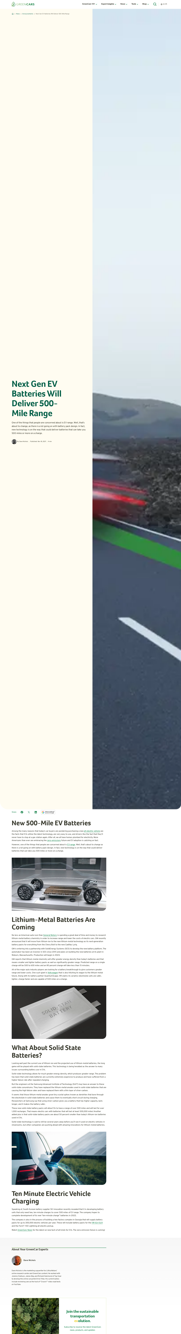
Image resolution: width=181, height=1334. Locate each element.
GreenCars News (25, 1230)
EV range (71, 844)
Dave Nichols (23, 442)
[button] (89, 4)
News (18, 14)
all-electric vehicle (92, 831)
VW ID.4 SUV (97, 1223)
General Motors (50, 935)
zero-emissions (54, 840)
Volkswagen (53, 973)
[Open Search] (155, 4)
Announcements (27, 14)
